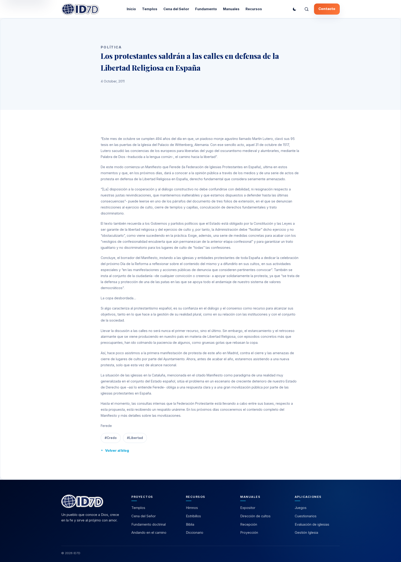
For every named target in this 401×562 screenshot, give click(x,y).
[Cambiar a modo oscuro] (294, 9)
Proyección (249, 532)
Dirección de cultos (255, 516)
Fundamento (206, 9)
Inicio (131, 9)
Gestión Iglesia (306, 532)
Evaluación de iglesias (312, 524)
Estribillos (193, 516)
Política (111, 47)
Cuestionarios (306, 516)
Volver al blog (117, 450)
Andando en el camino (148, 532)
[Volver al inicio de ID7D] (91, 501)
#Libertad (135, 438)
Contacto (326, 9)
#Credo (111, 438)
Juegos (301, 508)
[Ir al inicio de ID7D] (80, 9)
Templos (149, 9)
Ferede (106, 426)
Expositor (247, 508)
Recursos (254, 9)
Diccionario (194, 532)
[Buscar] (306, 9)
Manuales (231, 9)
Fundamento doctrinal (148, 524)
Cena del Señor (176, 9)
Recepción (248, 524)
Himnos (192, 508)
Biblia (190, 524)
